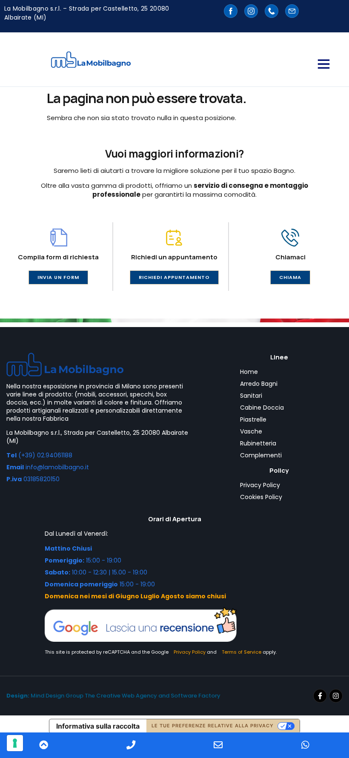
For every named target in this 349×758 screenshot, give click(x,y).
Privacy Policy (190, 652)
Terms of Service (241, 652)
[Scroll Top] (43, 745)
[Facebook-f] (320, 696)
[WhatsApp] (305, 745)
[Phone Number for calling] (130, 745)
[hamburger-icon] (322, 63)
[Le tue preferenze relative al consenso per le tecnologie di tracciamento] (15, 743)
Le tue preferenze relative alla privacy (213, 726)
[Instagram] (336, 696)
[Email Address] (218, 745)
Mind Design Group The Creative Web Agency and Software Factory (113, 696)
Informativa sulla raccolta (98, 726)
